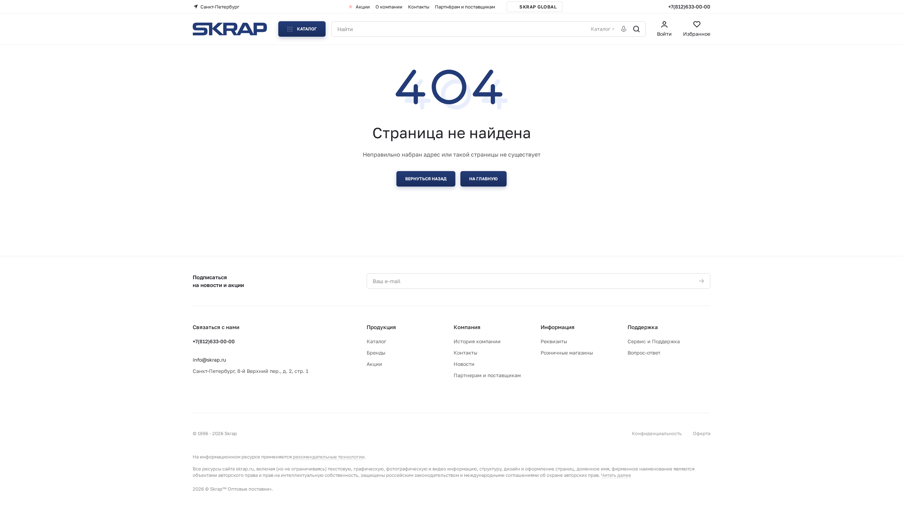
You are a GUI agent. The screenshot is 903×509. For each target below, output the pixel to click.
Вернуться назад (426, 178)
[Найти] (636, 29)
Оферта (701, 433)
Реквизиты (554, 341)
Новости (464, 364)
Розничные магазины (567, 353)
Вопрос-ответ (644, 353)
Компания (467, 327)
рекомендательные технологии (329, 457)
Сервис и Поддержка (654, 341)
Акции (374, 364)
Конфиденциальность (657, 433)
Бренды (376, 353)
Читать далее (616, 475)
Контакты (465, 353)
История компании (477, 341)
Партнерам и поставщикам (487, 375)
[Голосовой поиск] (623, 29)
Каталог (376, 341)
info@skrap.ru (209, 360)
